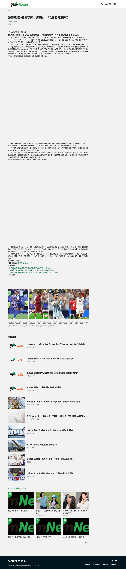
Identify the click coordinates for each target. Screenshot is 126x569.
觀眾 (21, 326)
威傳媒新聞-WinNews (23, 263)
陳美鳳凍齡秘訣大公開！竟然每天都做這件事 (75, 512)
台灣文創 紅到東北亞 (43, 537)
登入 (114, 4)
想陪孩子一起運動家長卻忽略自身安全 (48, 512)
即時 (12, 10)
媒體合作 (113, 565)
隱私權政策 (96, 565)
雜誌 (49, 322)
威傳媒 (10, 21)
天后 (31, 326)
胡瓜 (71, 322)
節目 (39, 322)
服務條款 (87, 565)
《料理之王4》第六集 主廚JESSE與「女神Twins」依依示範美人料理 (31, 270)
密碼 (55, 322)
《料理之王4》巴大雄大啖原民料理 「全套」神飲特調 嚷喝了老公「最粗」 (33, 272)
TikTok (51, 326)
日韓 (26, 326)
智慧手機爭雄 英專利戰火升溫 (19, 537)
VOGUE (11, 322)
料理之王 (32, 322)
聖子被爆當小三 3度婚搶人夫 (18, 511)
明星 (36, 326)
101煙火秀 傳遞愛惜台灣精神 (73, 537)
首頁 (9, 10)
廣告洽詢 (105, 565)
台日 (10, 326)
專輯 (65, 322)
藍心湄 (18, 322)
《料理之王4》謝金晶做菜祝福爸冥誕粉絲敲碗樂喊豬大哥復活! (29, 268)
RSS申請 (108, 4)
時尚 (60, 322)
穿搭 (76, 322)
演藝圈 (25, 322)
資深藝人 (43, 326)
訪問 (15, 326)
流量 (44, 322)
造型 (81, 322)
